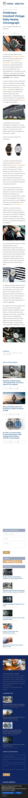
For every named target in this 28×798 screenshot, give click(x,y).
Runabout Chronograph (18, 165)
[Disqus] (14, 466)
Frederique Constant (8, 9)
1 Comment (14, 388)
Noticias (15, 9)
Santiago (17, 33)
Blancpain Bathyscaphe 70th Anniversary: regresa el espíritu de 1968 (13, 408)
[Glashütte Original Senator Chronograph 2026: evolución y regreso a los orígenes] (14, 371)
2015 (4, 353)
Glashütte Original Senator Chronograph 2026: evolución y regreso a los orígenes (13, 382)
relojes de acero (7, 354)
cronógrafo (9, 353)
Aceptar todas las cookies (8, 792)
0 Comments (14, 414)
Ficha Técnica (17, 204)
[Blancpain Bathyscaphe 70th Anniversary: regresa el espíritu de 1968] (14, 398)
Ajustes (4, 795)
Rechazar (19, 792)
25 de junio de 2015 (8, 33)
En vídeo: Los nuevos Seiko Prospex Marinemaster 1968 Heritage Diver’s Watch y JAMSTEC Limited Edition (12, 732)
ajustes (13, 790)
